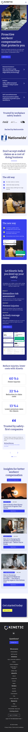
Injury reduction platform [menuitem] (14, 659)
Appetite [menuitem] (14, 691)
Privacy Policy (8, 727)
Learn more (5, 56)
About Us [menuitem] (14, 673)
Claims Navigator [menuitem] (14, 664)
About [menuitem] (14, 676)
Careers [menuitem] (14, 681)
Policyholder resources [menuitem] (14, 708)
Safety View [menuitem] (14, 670)
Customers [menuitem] (14, 706)
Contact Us (13, 642)
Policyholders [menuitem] (14, 651)
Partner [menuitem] (14, 688)
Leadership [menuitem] (14, 678)
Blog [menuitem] (14, 703)
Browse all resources (13, 480)
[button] (18, 452)
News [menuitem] (14, 683)
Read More (13, 511)
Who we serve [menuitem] (14, 649)
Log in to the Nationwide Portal (13, 718)
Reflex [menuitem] (14, 662)
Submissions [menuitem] (14, 693)
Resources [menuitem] (14, 701)
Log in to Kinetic (13, 715)
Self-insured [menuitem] (14, 654)
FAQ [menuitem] (14, 696)
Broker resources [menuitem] (14, 698)
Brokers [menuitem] (14, 686)
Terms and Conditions (17, 727)
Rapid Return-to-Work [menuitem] (14, 667)
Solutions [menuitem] (14, 656)
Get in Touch (7, 610)
